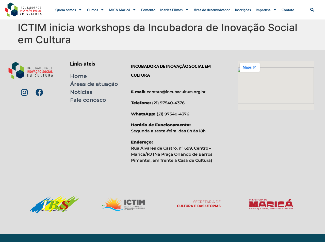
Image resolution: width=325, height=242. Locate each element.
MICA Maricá (119, 10)
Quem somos (65, 10)
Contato (288, 10)
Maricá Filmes (171, 10)
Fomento (148, 10)
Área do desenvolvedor (212, 10)
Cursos (92, 10)
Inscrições (243, 10)
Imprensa (263, 10)
